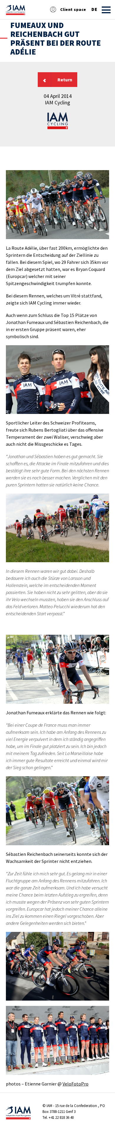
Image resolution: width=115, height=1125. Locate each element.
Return (65, 80)
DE (94, 9)
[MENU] (106, 9)
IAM (49, 1105)
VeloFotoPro (75, 1084)
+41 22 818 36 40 (61, 1117)
